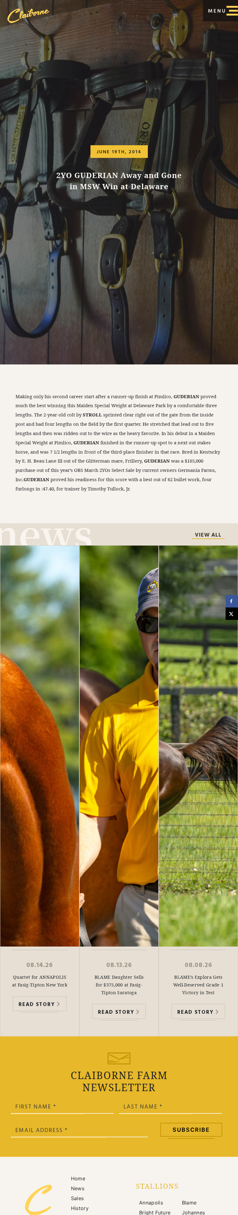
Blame (189, 1203)
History (80, 1208)
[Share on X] (232, 614)
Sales (77, 1198)
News (77, 1188)
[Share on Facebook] (232, 601)
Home (78, 1178)
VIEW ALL (208, 535)
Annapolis (151, 1203)
